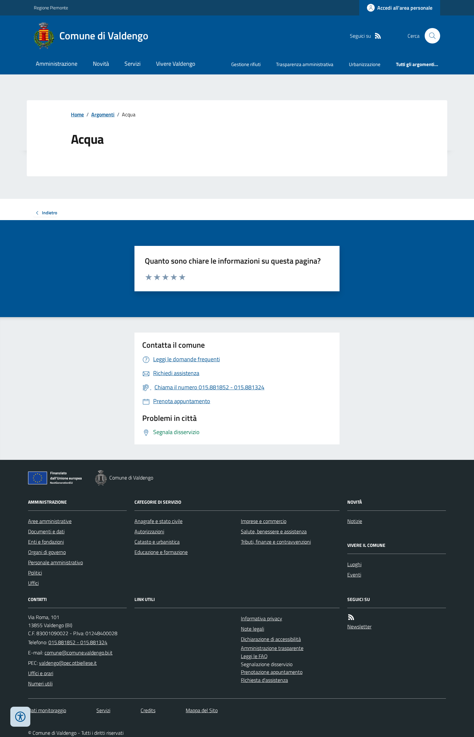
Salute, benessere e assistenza (274, 531)
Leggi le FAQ (254, 656)
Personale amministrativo (55, 562)
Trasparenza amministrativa (304, 64)
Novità (101, 63)
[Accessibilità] (20, 717)
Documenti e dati (46, 531)
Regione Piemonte (51, 7)
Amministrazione (56, 63)
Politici (35, 573)
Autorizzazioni (149, 531)
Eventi (354, 574)
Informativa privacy (261, 618)
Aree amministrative (50, 521)
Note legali (252, 629)
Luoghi (354, 564)
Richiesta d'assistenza (264, 680)
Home (77, 114)
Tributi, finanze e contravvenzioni (276, 542)
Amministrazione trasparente (272, 648)
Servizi (132, 63)
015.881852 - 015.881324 (77, 642)
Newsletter (359, 626)
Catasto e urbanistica (157, 542)
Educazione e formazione (161, 552)
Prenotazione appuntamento (271, 672)
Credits (148, 710)
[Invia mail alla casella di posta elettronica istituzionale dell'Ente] (78, 652)
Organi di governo (47, 552)
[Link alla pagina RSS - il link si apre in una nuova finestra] (378, 36)
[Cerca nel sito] (430, 36)
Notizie (354, 521)
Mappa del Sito (202, 710)
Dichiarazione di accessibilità (271, 639)
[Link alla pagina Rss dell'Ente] (351, 617)
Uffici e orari (40, 673)
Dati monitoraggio (47, 710)
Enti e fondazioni (46, 542)
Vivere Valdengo (175, 63)
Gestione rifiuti (246, 64)
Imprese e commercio (263, 521)
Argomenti (102, 114)
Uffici (33, 583)
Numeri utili (40, 683)
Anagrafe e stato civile (158, 521)
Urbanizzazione (364, 64)
